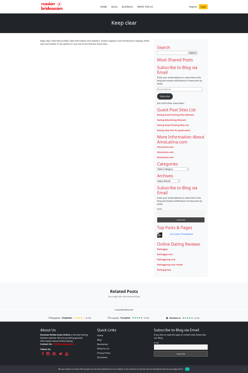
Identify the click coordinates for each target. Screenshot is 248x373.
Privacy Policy (103, 353)
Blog (99, 339)
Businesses (102, 344)
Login (203, 6)
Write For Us (103, 348)
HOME (103, 6)
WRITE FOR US (145, 6)
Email (159, 209)
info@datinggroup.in (64, 344)
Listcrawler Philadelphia (181, 234)
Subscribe (165, 96)
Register (193, 6)
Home (100, 335)
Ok (187, 369)
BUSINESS (127, 6)
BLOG (114, 6)
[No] (244, 369)
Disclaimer (102, 357)
